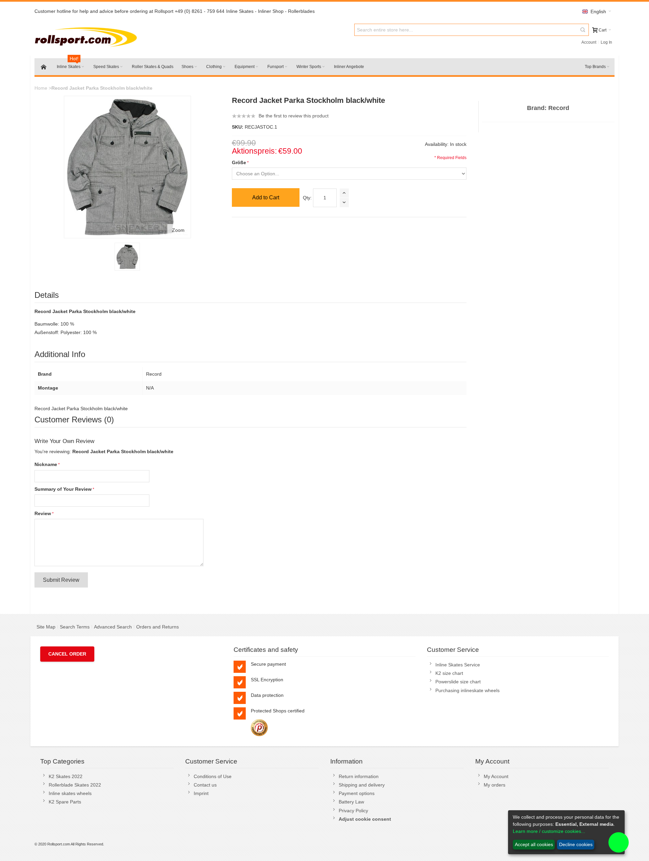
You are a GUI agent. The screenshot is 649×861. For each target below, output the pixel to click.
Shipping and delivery (362, 785)
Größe (239, 162)
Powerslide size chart (458, 681)
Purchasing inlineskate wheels (467, 690)
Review (42, 513)
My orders (494, 785)
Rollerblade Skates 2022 (75, 785)
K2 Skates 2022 (65, 776)
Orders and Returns (157, 627)
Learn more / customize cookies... (549, 831)
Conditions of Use (213, 776)
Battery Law (351, 801)
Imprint (201, 793)
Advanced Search (113, 627)
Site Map (46, 627)
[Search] (582, 30)
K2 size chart (449, 673)
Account (588, 42)
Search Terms (75, 627)
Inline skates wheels (70, 793)
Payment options (357, 793)
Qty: (307, 197)
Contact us (205, 785)
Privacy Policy (353, 810)
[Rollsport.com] (87, 36)
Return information (359, 776)
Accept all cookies (534, 844)
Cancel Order (67, 654)
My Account (496, 776)
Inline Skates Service (457, 664)
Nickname (45, 464)
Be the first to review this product (294, 115)
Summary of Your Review (63, 489)
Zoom (178, 230)
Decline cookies (576, 844)
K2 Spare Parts (65, 801)
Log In (606, 42)
